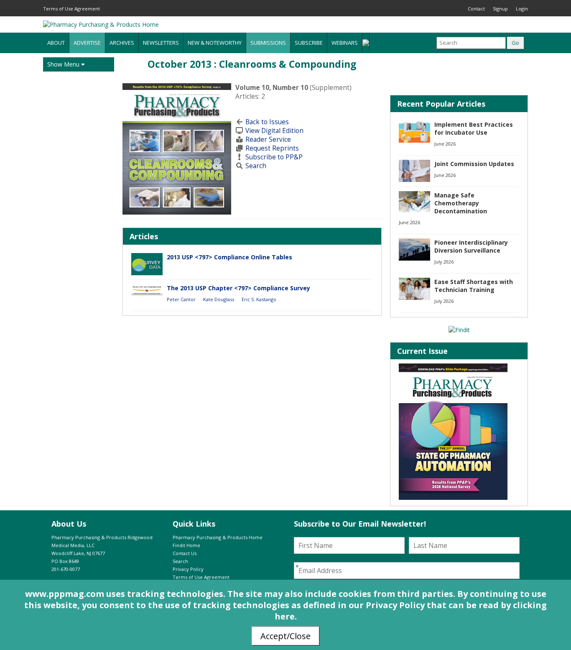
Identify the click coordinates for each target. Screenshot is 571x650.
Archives (122, 42)
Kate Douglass (218, 299)
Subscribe (309, 42)
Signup (500, 8)
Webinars (344, 42)
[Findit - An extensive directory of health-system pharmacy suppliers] (459, 330)
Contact (476, 8)
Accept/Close (285, 636)
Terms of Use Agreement (71, 8)
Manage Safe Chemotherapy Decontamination (460, 203)
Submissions (268, 42)
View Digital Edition (274, 130)
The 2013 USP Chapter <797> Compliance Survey (238, 288)
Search (255, 165)
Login (522, 8)
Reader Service (268, 139)
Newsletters (161, 42)
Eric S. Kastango (259, 299)
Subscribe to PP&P (274, 157)
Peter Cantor (181, 299)
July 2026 (444, 261)
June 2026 (445, 144)
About (56, 42)
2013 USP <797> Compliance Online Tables (229, 257)
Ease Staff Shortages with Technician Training (473, 286)
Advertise (87, 42)
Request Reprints (272, 148)
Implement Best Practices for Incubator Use (473, 128)
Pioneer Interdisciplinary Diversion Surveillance (471, 246)
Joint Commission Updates (474, 164)
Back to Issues (267, 122)
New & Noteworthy (215, 42)
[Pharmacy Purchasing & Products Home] (101, 24)
